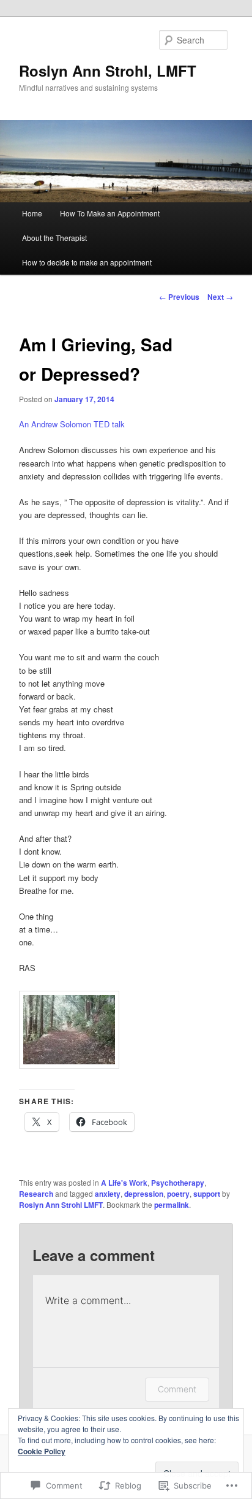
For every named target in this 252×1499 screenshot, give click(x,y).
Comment (177, 1389)
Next (220, 296)
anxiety (107, 1193)
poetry (178, 1193)
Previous (179, 296)
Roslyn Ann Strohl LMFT (61, 1204)
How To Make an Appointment (110, 213)
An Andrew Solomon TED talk (72, 424)
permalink (171, 1204)
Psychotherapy (177, 1182)
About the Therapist (54, 237)
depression (143, 1193)
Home (32, 213)
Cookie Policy (41, 1451)
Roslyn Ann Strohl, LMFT (107, 70)
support (206, 1193)
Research (36, 1193)
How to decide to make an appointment (87, 262)
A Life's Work (124, 1182)
